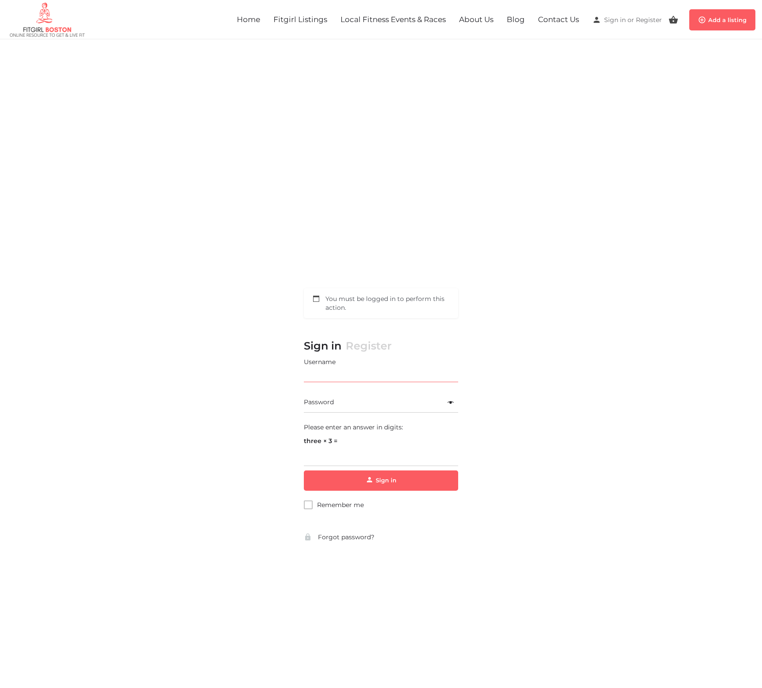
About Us (476, 19)
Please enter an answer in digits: (353, 427)
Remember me (340, 505)
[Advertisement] (381, 63)
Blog (516, 19)
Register (649, 20)
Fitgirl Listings (300, 19)
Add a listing (727, 19)
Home (248, 19)
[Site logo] (49, 19)
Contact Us (558, 19)
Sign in (615, 20)
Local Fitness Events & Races (393, 19)
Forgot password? (345, 537)
